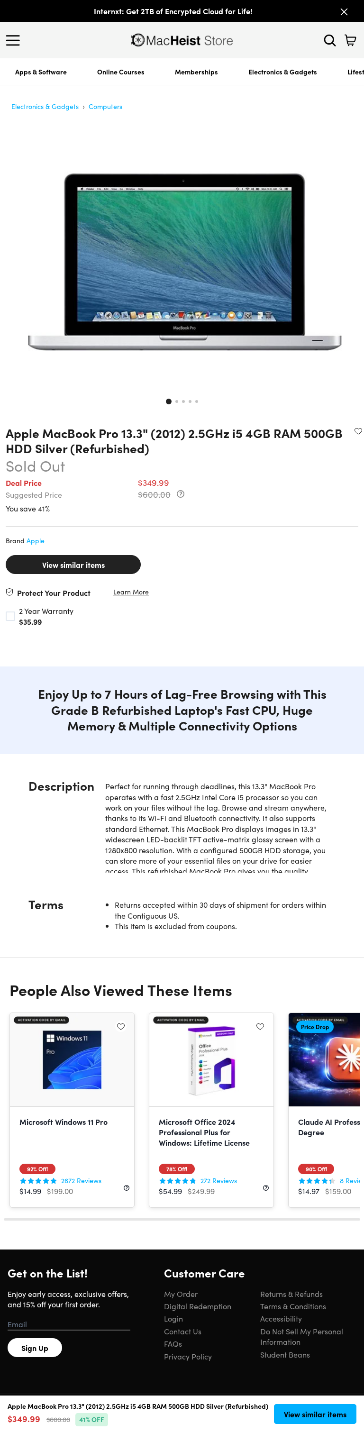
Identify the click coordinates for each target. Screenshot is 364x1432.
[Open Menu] (15, 40)
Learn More (131, 591)
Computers (105, 106)
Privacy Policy (188, 1356)
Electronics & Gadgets (282, 71)
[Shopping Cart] (350, 40)
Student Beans (285, 1354)
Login (173, 1318)
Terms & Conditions (293, 1306)
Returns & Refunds (291, 1293)
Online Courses (121, 71)
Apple (36, 540)
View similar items (73, 564)
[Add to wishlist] (358, 431)
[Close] (344, 11)
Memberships (196, 71)
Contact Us (182, 1331)
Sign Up (34, 1347)
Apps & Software (41, 71)
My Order (181, 1293)
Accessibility (281, 1318)
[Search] (329, 40)
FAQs (173, 1343)
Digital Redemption (197, 1306)
